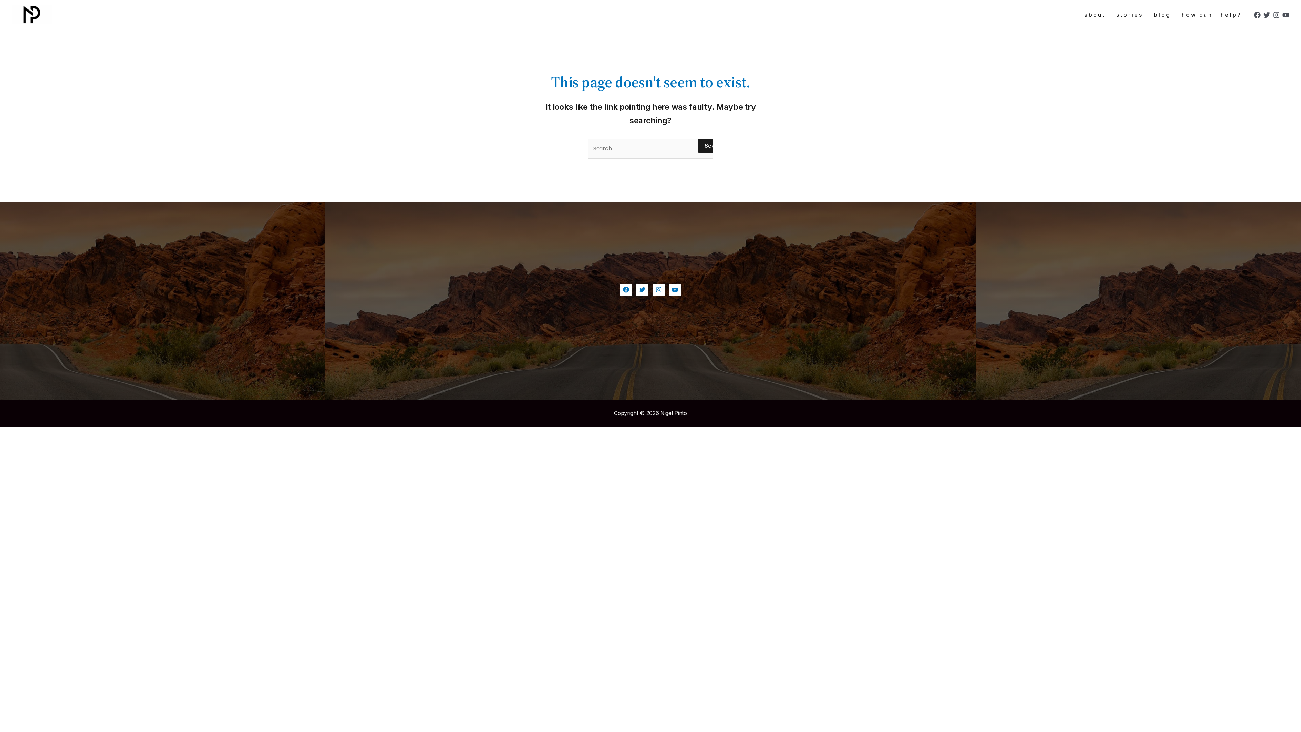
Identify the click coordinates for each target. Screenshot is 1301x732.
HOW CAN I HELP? (1212, 14)
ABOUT (1095, 14)
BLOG (1162, 14)
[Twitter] (1266, 15)
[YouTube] (1285, 15)
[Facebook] (1257, 15)
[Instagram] (1276, 15)
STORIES (1129, 14)
